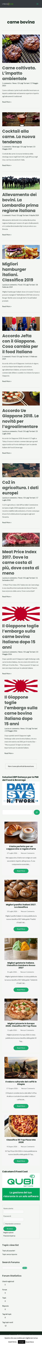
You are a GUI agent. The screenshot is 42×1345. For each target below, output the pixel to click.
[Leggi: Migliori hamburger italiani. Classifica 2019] (21, 252)
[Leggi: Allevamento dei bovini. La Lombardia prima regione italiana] (21, 182)
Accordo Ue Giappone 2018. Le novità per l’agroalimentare (20, 418)
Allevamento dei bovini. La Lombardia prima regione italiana (20, 202)
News (14, 83)
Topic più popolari (8, 1251)
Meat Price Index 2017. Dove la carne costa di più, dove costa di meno (20, 562)
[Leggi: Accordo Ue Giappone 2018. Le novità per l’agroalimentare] (21, 398)
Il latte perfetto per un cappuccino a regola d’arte (21, 847)
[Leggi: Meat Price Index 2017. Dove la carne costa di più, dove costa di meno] (21, 540)
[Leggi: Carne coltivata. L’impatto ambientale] (21, 48)
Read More (21, 871)
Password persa (9, 1236)
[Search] (37, 812)
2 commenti (6, 215)
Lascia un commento (9, 285)
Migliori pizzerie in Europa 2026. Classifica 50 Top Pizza (21, 1024)
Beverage (15, 147)
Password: (7, 1216)
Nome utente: (8, 1208)
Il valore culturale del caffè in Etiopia (21, 1083)
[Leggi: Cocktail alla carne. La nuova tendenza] (21, 119)
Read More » (7, 102)
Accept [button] (21, 1342)
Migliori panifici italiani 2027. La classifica (21, 905)
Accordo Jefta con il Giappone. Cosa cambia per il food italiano (20, 344)
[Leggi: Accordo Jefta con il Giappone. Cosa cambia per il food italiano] (21, 323)
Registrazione (8, 1232)
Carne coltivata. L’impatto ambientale (19, 73)
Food (14, 215)
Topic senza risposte (9, 1254)
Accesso (10, 1229)
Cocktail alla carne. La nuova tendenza (18, 136)
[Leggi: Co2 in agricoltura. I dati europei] (21, 470)
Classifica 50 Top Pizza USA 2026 (21, 1141)
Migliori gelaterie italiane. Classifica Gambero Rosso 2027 (21, 965)
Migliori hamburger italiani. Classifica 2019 (17, 272)
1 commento (6, 83)
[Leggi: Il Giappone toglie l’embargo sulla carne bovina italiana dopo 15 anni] (21, 614)
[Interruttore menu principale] (37, 4)
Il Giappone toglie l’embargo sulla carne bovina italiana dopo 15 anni (20, 636)
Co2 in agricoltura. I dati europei (20, 487)
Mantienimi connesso (13, 1224)
